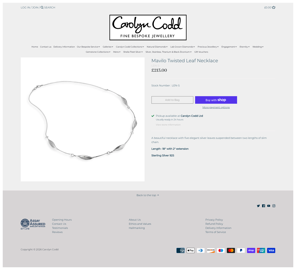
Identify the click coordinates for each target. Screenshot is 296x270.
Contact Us (59, 223)
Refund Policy (214, 223)
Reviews (57, 232)
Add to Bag (172, 99)
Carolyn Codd (50, 249)
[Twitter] (258, 205)
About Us (135, 219)
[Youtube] (268, 205)
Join (35, 7)
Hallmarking (137, 228)
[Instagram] (273, 205)
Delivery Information (218, 228)
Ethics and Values (140, 223)
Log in (25, 7)
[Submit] (42, 7)
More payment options (216, 107)
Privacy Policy (214, 219)
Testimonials (60, 228)
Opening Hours (62, 219)
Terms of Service (215, 232)
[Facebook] (263, 205)
